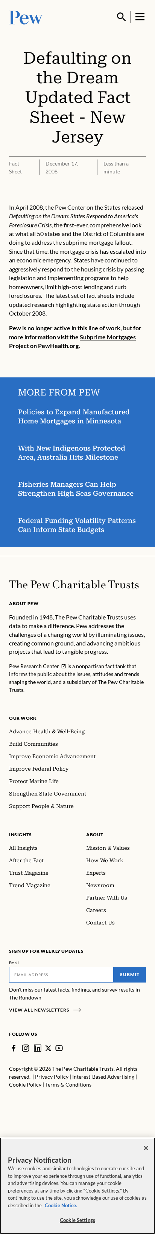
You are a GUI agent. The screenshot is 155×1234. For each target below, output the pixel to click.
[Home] (74, 584)
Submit (130, 974)
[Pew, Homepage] (26, 17)
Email (14, 962)
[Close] (146, 1148)
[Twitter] (48, 1048)
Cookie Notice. (61, 1205)
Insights (20, 834)
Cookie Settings (77, 1220)
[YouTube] (59, 1048)
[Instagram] (25, 1048)
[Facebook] (13, 1048)
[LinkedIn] (37, 1048)
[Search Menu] (121, 17)
